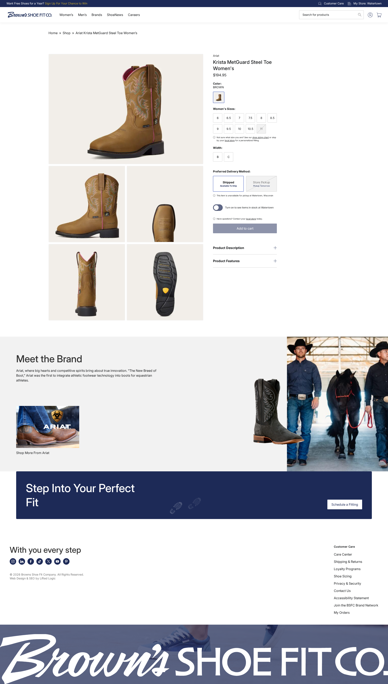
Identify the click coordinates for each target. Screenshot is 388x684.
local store (230, 140)
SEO (32, 578)
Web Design (18, 578)
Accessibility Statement (351, 598)
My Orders (342, 612)
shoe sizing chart (260, 137)
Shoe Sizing (343, 576)
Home (53, 33)
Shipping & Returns (348, 562)
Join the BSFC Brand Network (356, 605)
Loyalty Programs (347, 569)
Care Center (343, 554)
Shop (67, 33)
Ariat (216, 55)
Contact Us (342, 591)
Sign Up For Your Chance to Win (66, 3)
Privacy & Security (347, 583)
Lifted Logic (48, 578)
